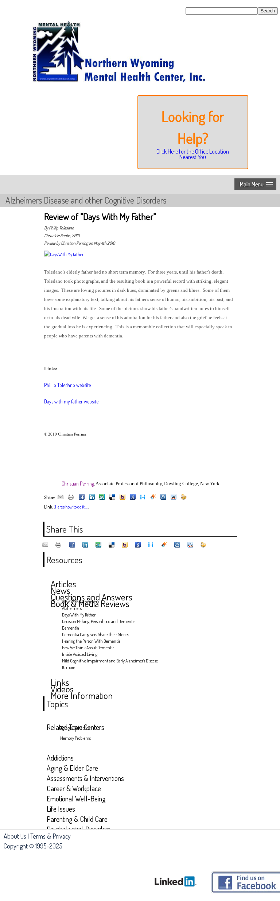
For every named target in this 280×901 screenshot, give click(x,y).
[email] (60, 497)
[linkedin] (92, 497)
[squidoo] (153, 497)
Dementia (70, 628)
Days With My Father (79, 615)
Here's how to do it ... (71, 507)
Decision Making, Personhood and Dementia (99, 621)
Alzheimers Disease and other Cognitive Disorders (85, 200)
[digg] (163, 497)
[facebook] (81, 497)
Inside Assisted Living (79, 654)
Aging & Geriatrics (75, 728)
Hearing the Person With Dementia (91, 641)
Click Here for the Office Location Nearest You (192, 154)
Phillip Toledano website (67, 385)
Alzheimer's (72, 608)
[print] (70, 497)
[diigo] (143, 497)
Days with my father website (71, 401)
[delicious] (112, 497)
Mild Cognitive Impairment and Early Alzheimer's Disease (110, 661)
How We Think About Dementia (88, 647)
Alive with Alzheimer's (80, 601)
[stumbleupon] (102, 497)
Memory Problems (75, 738)
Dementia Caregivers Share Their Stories (95, 634)
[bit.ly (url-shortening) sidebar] (183, 497)
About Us (15, 836)
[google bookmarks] (132, 497)
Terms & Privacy (50, 836)
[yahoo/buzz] (122, 497)
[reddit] (173, 497)
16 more (68, 667)
